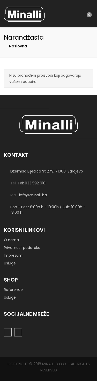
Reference (13, 289)
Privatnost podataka (22, 247)
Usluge (10, 263)
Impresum (13, 255)
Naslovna (18, 46)
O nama (11, 240)
